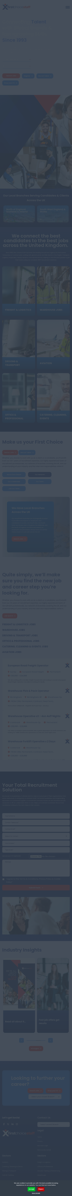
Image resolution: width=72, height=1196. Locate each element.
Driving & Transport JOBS (20, 635)
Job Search (8, 616)
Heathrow (15, 747)
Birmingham (16, 672)
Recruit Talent (43, 76)
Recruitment (31, 747)
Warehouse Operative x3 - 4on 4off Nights (34, 691)
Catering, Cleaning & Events (12, 1166)
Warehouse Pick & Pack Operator (28, 665)
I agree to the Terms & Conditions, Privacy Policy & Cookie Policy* (33, 880)
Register (27, 76)
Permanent (52, 697)
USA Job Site (40, 1179)
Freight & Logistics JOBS (19, 624)
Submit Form (34, 888)
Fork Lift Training (8, 1175)
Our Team (40, 481)
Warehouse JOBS (13, 630)
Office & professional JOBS (20, 641)
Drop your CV (9, 83)
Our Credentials (14, 481)
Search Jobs (9, 452)
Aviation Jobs (11, 652)
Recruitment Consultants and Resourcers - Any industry (34, 741)
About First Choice (14, 474)
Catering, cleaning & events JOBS (25, 646)
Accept (31, 1189)
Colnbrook (15, 697)
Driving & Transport (9, 1171)
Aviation (5, 1162)
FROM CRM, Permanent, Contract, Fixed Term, (32, 676)
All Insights (35, 1048)
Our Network (40, 474)
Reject (41, 1189)
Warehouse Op (55, 672)
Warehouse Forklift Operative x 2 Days (31, 716)
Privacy (40, 1141)
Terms (39, 1137)
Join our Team (14, 489)
